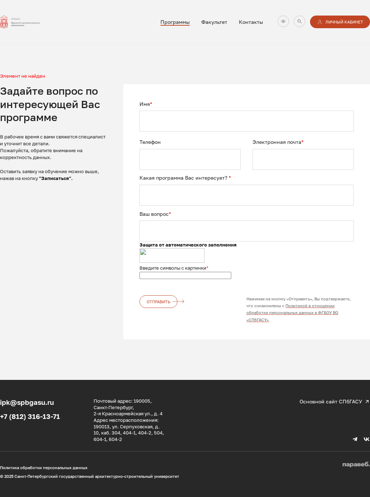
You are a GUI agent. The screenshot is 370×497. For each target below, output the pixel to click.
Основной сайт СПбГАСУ (331, 401)
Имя (145, 104)
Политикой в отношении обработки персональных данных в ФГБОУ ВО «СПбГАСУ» (292, 312)
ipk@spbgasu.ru (27, 402)
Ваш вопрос (155, 214)
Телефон (150, 142)
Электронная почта (278, 142)
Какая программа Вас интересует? (185, 178)
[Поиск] (299, 21)
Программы (175, 22)
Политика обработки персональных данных (43, 467)
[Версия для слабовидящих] (283, 21)
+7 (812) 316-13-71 (30, 416)
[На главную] (25, 22)
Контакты (251, 22)
